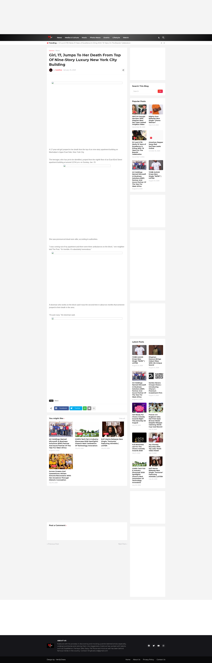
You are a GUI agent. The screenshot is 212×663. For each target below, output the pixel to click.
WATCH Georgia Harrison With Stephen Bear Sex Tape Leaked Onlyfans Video (139, 120)
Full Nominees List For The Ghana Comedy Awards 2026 (138, 448)
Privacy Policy (148, 660)
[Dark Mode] (159, 37)
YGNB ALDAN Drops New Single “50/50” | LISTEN (155, 175)
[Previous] (161, 43)
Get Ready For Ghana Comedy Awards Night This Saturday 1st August (139, 419)
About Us (136, 660)
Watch (126, 37)
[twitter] (154, 646)
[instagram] (163, 646)
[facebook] (149, 646)
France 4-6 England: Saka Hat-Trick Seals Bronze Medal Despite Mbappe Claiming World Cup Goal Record (155, 421)
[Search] (163, 37)
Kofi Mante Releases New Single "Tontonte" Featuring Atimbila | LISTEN (112, 442)
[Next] (164, 43)
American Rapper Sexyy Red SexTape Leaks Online (156, 145)
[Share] (123, 70)
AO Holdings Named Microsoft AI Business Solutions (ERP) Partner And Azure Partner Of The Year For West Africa (60, 443)
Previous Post (53, 544)
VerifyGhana (60, 660)
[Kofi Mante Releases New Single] (156, 461)
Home (51, 51)
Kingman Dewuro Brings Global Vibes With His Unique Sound (155, 361)
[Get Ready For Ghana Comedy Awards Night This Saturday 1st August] (139, 408)
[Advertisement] (106, 17)
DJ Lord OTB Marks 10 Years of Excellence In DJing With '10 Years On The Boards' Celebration (139, 148)
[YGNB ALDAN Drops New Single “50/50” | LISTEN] (139, 350)
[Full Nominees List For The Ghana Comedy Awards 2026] (139, 437)
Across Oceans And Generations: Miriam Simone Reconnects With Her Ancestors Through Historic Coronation (60, 475)
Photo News (95, 37)
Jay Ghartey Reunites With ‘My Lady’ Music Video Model (155, 448)
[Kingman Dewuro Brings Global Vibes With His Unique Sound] (156, 350)
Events (106, 37)
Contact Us (161, 660)
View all (122, 418)
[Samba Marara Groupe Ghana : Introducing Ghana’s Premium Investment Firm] (156, 376)
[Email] (89, 408)
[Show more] (94, 408)
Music (84, 37)
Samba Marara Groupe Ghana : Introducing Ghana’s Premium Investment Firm (155, 388)
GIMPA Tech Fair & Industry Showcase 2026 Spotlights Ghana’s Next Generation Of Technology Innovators (86, 442)
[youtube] (158, 646)
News (59, 37)
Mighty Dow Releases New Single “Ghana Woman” (154, 119)
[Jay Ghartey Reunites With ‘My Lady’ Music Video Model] (156, 437)
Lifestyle (116, 37)
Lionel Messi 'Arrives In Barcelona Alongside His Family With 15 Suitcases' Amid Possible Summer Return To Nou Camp (105, 43)
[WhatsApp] (85, 408)
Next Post (122, 544)
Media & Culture (72, 37)
